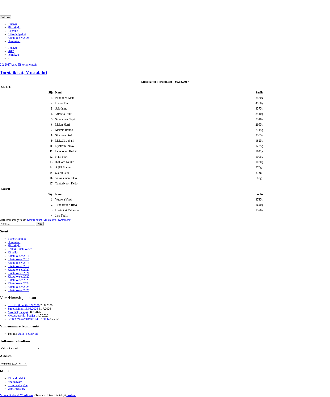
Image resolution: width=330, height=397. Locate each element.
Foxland (71, 395)
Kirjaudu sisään (17, 378)
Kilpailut (13, 30)
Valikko (6, 17)
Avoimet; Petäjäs (18, 312)
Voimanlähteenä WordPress (16, 395)
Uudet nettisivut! (28, 333)
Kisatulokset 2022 (18, 276)
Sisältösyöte (15, 381)
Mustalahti (49, 220)
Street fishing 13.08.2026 (23, 308)
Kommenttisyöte (18, 385)
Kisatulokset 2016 (18, 255)
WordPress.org (16, 388)
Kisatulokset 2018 (18, 262)
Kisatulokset (34, 220)
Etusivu (12, 24)
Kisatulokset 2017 (18, 259)
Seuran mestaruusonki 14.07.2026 (28, 319)
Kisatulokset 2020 (18, 269)
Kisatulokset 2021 (18, 273)
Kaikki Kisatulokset (20, 249)
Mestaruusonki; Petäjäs (21, 315)
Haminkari (14, 41)
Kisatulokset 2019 (18, 266)
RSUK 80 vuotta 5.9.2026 (24, 305)
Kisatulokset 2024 (18, 283)
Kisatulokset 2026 (18, 37)
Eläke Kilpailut (17, 34)
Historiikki (14, 27)
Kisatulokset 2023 (18, 280)
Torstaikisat (64, 220)
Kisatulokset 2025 (18, 286)
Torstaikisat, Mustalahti (23, 72)
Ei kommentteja (27, 64)
